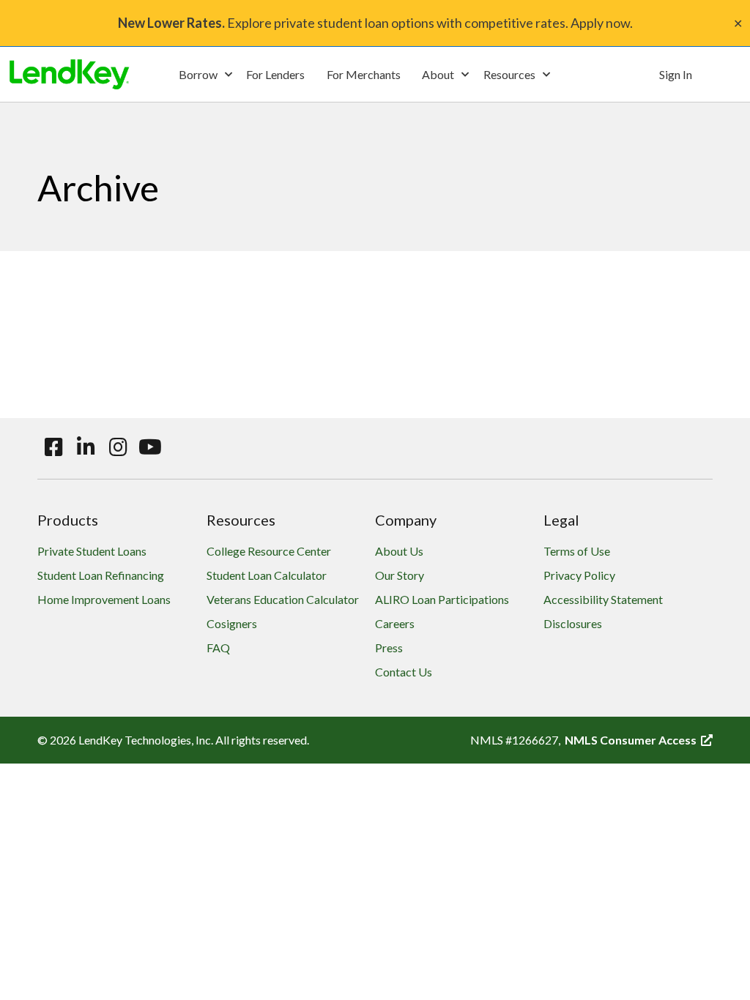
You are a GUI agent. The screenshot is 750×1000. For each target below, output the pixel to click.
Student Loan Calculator (267, 575)
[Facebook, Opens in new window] (53, 447)
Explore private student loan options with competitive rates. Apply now (374, 23)
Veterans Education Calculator (283, 599)
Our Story (399, 575)
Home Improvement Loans (104, 599)
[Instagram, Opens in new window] (118, 447)
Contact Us (403, 672)
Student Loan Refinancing (100, 575)
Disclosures (572, 623)
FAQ (218, 647)
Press (389, 647)
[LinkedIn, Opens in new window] (85, 447)
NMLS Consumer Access (639, 740)
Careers (395, 623)
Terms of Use (576, 551)
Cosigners (232, 623)
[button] (205, 74)
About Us (399, 551)
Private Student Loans (91, 551)
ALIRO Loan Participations (442, 599)
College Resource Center (269, 551)
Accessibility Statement (603, 599)
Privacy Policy (579, 575)
